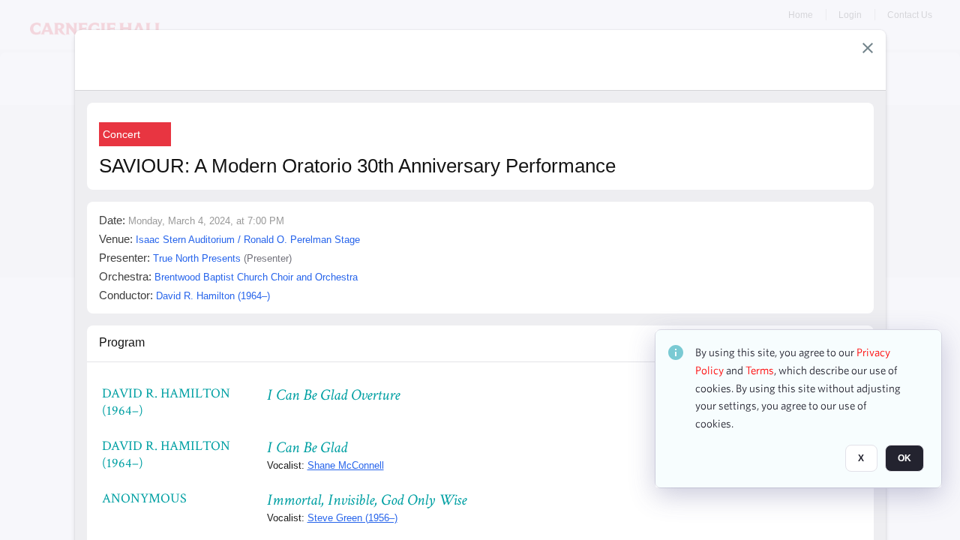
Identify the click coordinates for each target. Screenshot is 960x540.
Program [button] (122, 342)
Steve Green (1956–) (353, 518)
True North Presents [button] (197, 258)
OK (904, 458)
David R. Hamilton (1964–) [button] (213, 296)
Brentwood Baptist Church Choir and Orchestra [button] (256, 277)
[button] (868, 48)
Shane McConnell (346, 465)
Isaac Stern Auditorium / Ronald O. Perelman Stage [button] (248, 239)
